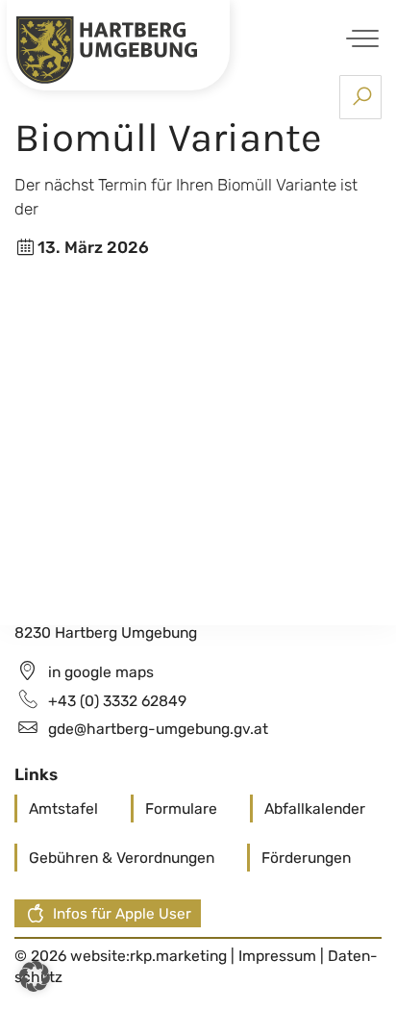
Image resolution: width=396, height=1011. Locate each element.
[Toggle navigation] (359, 38)
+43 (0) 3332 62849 (117, 701)
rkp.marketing (178, 956)
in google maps (101, 672)
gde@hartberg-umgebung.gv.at (158, 729)
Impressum (279, 956)
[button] (34, 976)
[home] (106, 48)
